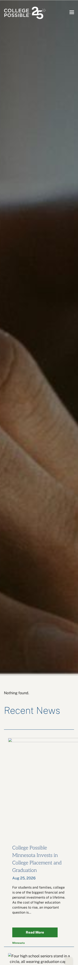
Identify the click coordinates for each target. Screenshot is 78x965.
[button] (71, 12)
